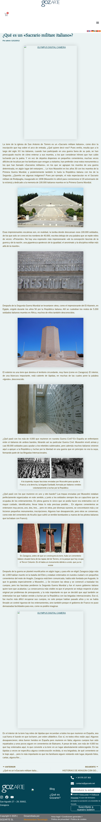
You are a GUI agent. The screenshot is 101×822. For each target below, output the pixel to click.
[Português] (97, 30)
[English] (88, 30)
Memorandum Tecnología (35, 819)
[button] (97, 22)
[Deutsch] (93, 30)
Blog (52, 788)
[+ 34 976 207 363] (72, 777)
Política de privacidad (60, 819)
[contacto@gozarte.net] (72, 783)
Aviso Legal (84, 795)
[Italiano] (95, 30)
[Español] (100, 30)
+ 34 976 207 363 (83, 778)
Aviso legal (55, 817)
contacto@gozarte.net (85, 783)
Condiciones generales (71, 817)
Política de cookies (78, 819)
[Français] (90, 30)
